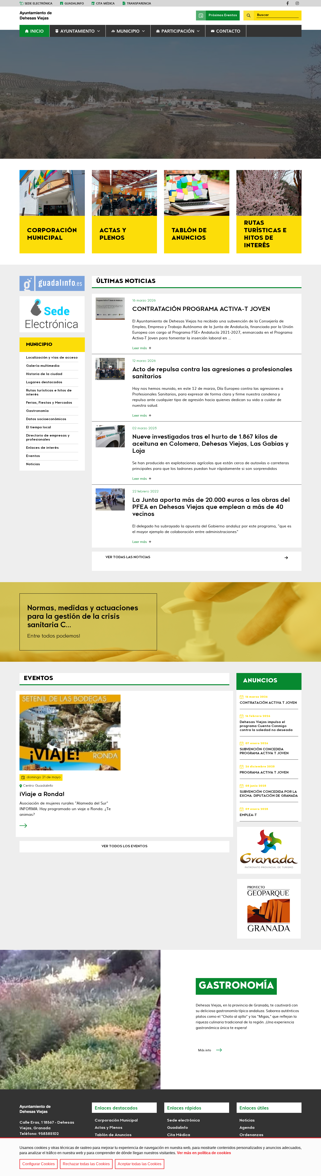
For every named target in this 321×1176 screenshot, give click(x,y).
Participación (177, 31)
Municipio (128, 31)
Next (309, 94)
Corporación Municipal (116, 1120)
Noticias (247, 1120)
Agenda (246, 1128)
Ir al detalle (110, 308)
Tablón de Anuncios (113, 1135)
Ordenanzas (251, 1135)
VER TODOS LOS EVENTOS (124, 846)
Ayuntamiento (77, 31)
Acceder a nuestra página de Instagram (297, 3)
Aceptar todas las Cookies (139, 1164)
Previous (11, 94)
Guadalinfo (74, 3)
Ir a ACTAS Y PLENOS (124, 211)
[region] (160, 1156)
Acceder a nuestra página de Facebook (287, 3)
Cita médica (105, 3)
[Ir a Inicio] (55, 15)
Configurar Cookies (38, 1164)
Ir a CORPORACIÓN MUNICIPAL (52, 211)
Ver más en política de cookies (204, 1153)
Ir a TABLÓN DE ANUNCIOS (196, 211)
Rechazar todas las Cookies (86, 1164)
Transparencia (139, 3)
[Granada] (269, 850)
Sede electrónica (38, 3)
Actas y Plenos (108, 1128)
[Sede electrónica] (52, 314)
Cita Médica (178, 1135)
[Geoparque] (269, 909)
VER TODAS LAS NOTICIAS (128, 557)
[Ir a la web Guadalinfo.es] (52, 283)
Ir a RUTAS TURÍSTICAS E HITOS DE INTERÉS (269, 211)
